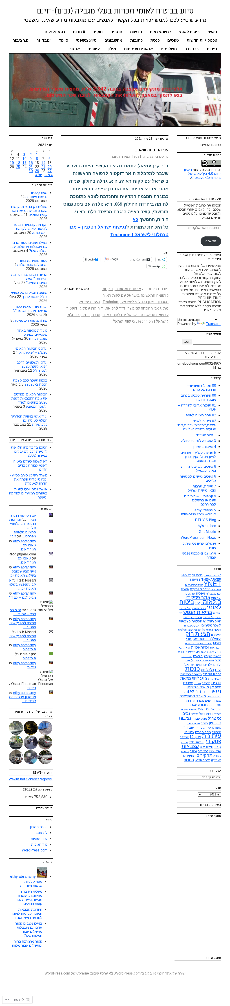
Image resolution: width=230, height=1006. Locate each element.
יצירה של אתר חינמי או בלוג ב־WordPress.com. (150, 973)
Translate (213, 324)
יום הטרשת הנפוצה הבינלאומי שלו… (20, 524)
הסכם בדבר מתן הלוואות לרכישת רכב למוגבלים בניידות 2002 (29, 451)
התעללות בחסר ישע (207, 639)
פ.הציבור (21, 40)
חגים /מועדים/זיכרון (195, 651)
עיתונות (211, 735)
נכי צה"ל (214, 718)
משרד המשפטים (192, 696)
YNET (212, 583)
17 (24, 163)
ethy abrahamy (24, 541)
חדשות (136, 32)
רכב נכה (191, 49)
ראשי (212, 32)
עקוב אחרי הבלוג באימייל (205, 199)
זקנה (210, 651)
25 (18, 167)
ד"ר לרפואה (115, 308)
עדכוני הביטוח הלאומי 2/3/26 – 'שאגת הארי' (31, 350)
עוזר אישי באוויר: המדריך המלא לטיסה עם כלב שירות (29, 420)
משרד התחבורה (209, 705)
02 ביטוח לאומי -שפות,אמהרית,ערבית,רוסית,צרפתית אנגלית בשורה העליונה (189, 425)
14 (43, 163)
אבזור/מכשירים (194, 585)
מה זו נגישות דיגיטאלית (30, 320)
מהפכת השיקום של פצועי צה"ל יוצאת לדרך (29, 295)
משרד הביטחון (197, 687)
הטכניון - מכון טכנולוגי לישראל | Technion (135, 302)
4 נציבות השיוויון (204, 447)
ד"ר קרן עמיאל (92, 308)
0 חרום (79, 32)
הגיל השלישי (212, 621)
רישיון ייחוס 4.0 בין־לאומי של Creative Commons (202, 174)
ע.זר (208, 727)
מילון (112, 49)
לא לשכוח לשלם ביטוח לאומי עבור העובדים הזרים (30, 465)
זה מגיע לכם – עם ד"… (20, 595)
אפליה (200, 593)
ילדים (217, 665)
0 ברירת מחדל (212, 575)
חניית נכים (186, 656)
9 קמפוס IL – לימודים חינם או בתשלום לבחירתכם (200, 500)
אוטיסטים (215, 589)
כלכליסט (207, 670)
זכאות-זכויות (200, 647)
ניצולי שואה (198, 714)
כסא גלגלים (55, 32)
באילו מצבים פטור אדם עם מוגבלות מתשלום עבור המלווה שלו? (28, 247)
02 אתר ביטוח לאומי (201, 415)
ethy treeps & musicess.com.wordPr (198, 512)
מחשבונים (113, 40)
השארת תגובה (121, 156)
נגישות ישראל (89, 302)
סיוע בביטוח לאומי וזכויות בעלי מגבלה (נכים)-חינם (114, 11)
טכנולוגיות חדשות (202, 40)
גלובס (198, 617)
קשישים (215, 751)
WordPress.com (34, 850)
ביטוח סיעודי (199, 608)
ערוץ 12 (195, 737)
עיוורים (94, 49)
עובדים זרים (203, 732)
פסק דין (212, 741)
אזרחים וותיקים (200, 589)
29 (37, 171)
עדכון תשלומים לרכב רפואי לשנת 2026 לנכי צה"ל (32, 366)
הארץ (186, 617)
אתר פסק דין (197, 597)
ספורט (216, 727)
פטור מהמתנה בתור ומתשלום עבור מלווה (32, 263)
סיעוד (63, 40)
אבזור (74, 49)
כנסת (155, 40)
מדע (211, 678)
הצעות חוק (198, 634)
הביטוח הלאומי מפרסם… (25, 534)
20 (50, 167)
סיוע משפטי (86, 40)
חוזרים (116, 32)
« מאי (48, 175)
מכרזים (206, 683)
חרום (218, 660)
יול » (38, 175)
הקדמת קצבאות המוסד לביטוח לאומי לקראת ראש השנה (30, 229)
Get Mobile (207, 532)
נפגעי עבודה (199, 718)
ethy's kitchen (205, 526)
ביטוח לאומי (189, 32)
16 (31, 163)
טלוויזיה (190, 660)
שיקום (193, 751)
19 (12, 163)
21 (43, 167)
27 (50, 171)
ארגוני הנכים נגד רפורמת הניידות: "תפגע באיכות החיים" (29, 279)
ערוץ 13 (184, 737)
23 (31, 167)
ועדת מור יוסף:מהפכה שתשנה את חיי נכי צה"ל (30, 308)
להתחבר (41, 833)
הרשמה (211, 241)
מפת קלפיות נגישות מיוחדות (36, 195)
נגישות (203, 709)
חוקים (98, 32)
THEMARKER (211, 579)
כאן (134, 219)
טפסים (173, 40)
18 (18, 163)
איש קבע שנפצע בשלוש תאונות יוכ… (21, 573)
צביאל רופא (196, 742)
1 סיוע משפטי (206, 435)
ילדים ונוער (203, 664)
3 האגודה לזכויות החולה (198, 441)
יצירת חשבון (38, 827)
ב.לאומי (211, 601)
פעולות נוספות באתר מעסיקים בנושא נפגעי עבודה (32, 334)
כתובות (136, 40)
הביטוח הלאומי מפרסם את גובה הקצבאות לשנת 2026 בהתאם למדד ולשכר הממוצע (29, 400)
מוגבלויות (199, 678)
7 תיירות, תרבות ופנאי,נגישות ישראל (202, 488)
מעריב (197, 683)
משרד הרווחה (195, 700)
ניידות (212, 49)
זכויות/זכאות (160, 32)
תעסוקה (216, 760)
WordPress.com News (198, 537)
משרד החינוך (214, 696)
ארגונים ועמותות (138, 49)
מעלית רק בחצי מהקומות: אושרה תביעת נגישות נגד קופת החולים (28, 211)
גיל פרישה (209, 617)
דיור (192, 617)
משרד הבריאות (202, 691)
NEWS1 (197, 575)
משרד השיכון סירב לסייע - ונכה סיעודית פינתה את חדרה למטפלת (28, 479)
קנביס (217, 747)
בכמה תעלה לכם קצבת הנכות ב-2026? (30, 382)
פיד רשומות (39, 838)
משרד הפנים (213, 700)
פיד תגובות (39, 844)
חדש (180, 651)
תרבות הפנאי (202, 760)
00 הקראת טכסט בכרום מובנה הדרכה (198, 397)
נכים (186, 713)
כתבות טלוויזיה (212, 674)
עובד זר (43, 40)
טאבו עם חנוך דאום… (27, 547)
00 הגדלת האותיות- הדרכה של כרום (201, 387)
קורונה (184, 742)
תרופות (189, 760)
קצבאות (190, 746)
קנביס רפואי (206, 747)
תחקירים (204, 755)
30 (31, 171)
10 (24, 159)
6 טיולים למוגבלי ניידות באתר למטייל (198, 468)
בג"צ (197, 603)
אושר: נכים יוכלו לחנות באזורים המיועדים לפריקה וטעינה (28, 493)
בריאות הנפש (197, 612)
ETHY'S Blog (205, 520)
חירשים (198, 656)
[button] (45, 727)
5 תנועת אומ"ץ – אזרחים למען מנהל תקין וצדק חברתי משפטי (198, 457)
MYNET (186, 575)
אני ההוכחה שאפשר (150, 150)
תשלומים (169, 49)
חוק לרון (207, 656)
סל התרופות (193, 723)
